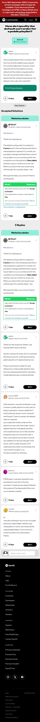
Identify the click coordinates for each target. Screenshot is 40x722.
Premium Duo (10, 654)
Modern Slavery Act (10, 710)
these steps (25, 12)
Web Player (9, 630)
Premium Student (12, 663)
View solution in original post (14, 207)
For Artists (9, 596)
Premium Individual (12, 650)
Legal (7, 693)
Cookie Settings (10, 704)
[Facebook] (22, 677)
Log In (31, 20)
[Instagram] (8, 677)
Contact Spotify (11, 639)
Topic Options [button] (19, 105)
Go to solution (21, 41)
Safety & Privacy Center (11, 697)
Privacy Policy (9, 700)
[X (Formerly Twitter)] (15, 677)
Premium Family (11, 659)
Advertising (9, 605)
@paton (10, 133)
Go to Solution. (17, 88)
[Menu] (36, 19)
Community (12, 19)
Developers (10, 600)
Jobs (7, 580)
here (14, 157)
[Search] (25, 20)
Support (8, 625)
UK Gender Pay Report (11, 717)
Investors (9, 609)
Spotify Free (10, 668)
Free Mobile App (11, 634)
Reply (30, 98)
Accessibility (16, 707)
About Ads (8, 707)
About (7, 576)
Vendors (8, 614)
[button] (36, 52)
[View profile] (5, 52)
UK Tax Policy (9, 714)
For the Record (11, 585)
